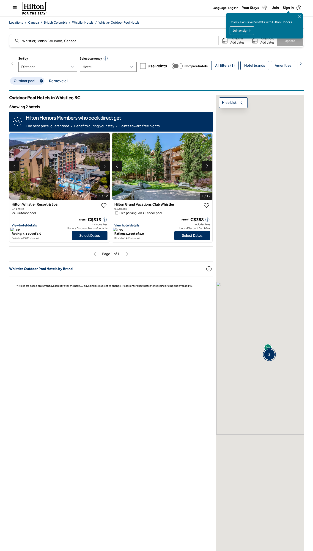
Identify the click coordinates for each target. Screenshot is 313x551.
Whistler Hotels (82, 23)
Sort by (23, 59)
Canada (33, 23)
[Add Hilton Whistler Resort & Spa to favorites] (103, 205)
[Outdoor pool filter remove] (41, 81)
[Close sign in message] (300, 16)
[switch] (177, 66)
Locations (16, 23)
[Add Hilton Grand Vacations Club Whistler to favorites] (206, 205)
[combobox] (113, 40)
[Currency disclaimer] (105, 58)
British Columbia (55, 23)
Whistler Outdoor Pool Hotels (119, 23)
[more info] (104, 219)
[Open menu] (14, 7)
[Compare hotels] (177, 66)
